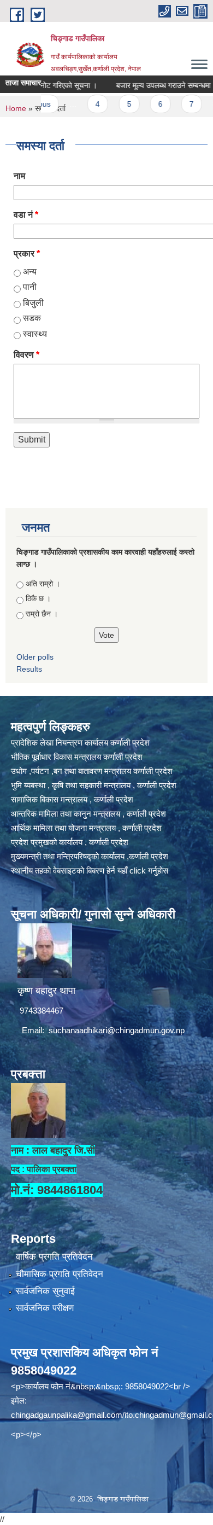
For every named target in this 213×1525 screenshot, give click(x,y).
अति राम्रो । (43, 583)
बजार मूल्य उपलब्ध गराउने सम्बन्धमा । (152, 85)
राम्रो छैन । (42, 613)
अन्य (30, 271)
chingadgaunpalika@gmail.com (66, 1414)
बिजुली (33, 302)
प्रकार (27, 253)
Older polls (35, 657)
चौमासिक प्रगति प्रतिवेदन (59, 1274)
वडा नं (26, 214)
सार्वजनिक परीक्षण (45, 1308)
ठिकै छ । (38, 598)
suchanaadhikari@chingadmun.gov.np (117, 1030)
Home (15, 108)
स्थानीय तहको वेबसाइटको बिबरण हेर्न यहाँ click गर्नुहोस (89, 870)
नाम (19, 176)
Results (29, 669)
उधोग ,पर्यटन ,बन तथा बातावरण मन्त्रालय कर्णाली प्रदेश (92, 771)
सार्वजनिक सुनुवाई (45, 1291)
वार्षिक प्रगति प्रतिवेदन (54, 1257)
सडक (32, 318)
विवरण (26, 354)
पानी (30, 287)
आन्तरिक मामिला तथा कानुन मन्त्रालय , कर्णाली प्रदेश (88, 813)
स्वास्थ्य (35, 334)
